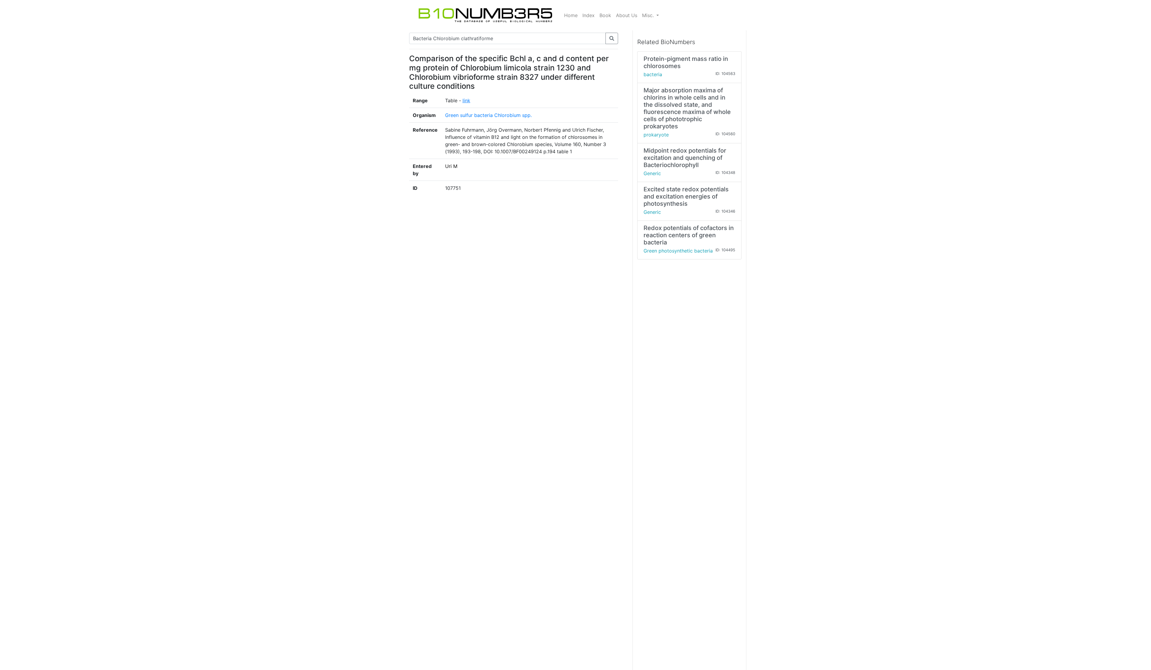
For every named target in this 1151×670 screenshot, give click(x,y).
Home (571, 15)
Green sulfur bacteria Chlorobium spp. (488, 115)
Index (588, 15)
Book (605, 15)
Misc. (648, 15)
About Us (626, 15)
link (466, 100)
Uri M (451, 166)
